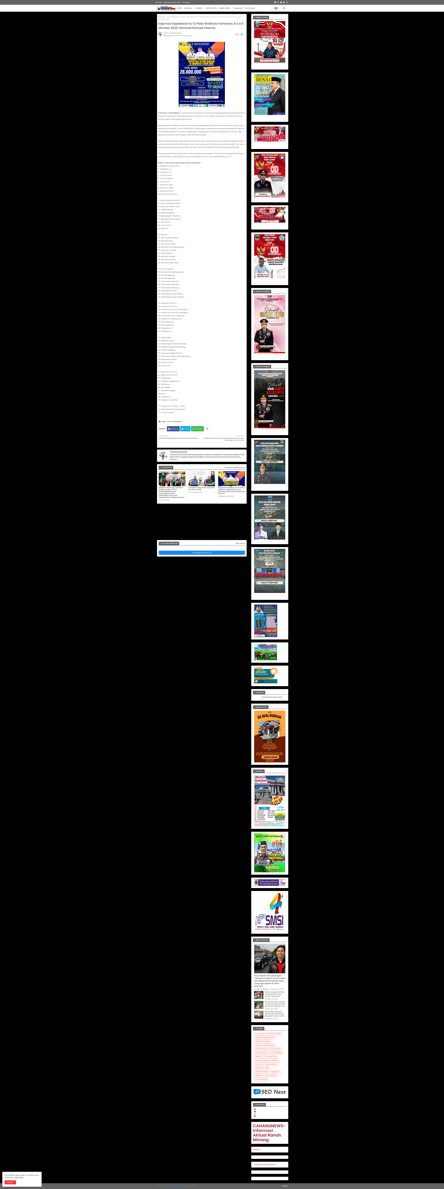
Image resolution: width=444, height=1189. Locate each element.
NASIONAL (188, 8)
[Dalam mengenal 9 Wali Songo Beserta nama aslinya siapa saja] (258, 995)
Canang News (177, 451)
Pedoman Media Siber (172, 2)
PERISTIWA (258, 1076)
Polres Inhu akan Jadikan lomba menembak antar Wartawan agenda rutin (275, 1004)
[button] (284, 8)
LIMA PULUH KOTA (271, 1064)
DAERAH (199, 8)
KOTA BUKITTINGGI (261, 1049)
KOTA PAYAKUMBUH (275, 1053)
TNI (267, 1076)
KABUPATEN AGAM (274, 1034)
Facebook (174, 429)
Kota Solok (259, 1064)
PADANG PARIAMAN (261, 1072)
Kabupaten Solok (271, 1057)
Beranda (161, 17)
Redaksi (159, 2)
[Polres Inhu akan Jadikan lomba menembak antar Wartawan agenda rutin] (258, 1005)
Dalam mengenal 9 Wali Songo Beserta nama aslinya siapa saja (274, 994)
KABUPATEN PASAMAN (262, 1041)
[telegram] (255, 1116)
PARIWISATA (275, 1072)
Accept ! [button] (10, 1182)
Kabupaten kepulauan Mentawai (267, 1060)
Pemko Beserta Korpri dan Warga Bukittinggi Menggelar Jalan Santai (275, 1014)
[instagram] (255, 1114)
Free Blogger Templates (175, 1186)
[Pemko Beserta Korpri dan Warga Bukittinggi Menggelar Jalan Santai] (258, 1015)
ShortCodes (250, 8)
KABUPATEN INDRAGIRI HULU (264, 1037)
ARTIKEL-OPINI (211, 8)
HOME (179, 8)
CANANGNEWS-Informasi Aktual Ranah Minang (269, 1133)
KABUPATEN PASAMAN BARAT (265, 1045)
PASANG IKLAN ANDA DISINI (283, 697)
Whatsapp (199, 429)
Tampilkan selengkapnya (234, 467)
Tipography (238, 8)
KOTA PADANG (276, 1049)
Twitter (186, 429)
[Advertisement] (203, 523)
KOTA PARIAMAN (172, 17)
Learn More (18, 1177)
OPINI (266, 1068)
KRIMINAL (258, 1057)
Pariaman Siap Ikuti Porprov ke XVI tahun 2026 (201, 489)
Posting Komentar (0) (201, 552)
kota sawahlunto (261, 1079)
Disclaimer (187, 2)
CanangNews (260, 1034)
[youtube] (255, 1111)
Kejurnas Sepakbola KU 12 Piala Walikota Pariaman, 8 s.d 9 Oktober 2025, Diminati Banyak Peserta (231, 491)
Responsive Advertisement (265, 1164)
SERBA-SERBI (224, 8)
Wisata (273, 1076)
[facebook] (255, 1109)
